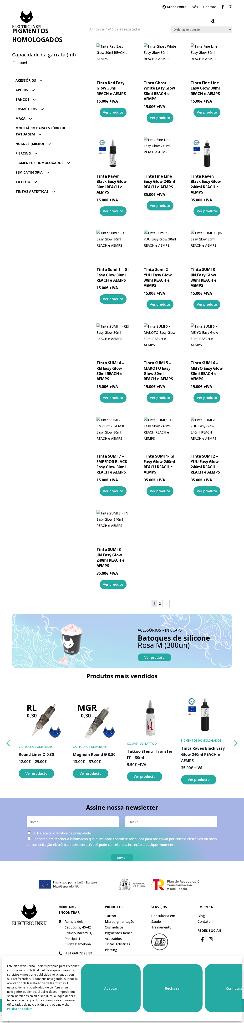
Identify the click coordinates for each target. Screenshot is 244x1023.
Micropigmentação (119, 921)
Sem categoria (29, 172)
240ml (22, 62)
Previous (8, 742)
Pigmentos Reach (118, 933)
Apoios (21, 90)
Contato (209, 7)
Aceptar (111, 988)
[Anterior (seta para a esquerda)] (2, 1021)
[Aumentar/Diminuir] (2, 1015)
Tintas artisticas (32, 191)
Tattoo (22, 182)
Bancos (22, 99)
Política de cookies (20, 1009)
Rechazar (173, 988)
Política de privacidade (73, 833)
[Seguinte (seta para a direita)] (7, 1021)
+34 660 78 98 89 (78, 953)
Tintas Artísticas (117, 944)
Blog (201, 915)
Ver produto (154, 657)
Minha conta (176, 7)
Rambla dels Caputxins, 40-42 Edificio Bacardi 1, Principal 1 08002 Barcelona (78, 932)
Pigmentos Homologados (39, 162)
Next (235, 742)
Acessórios (25, 80)
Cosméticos (26, 109)
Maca (20, 118)
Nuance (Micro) (29, 143)
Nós (195, 7)
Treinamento (161, 927)
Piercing (23, 153)
